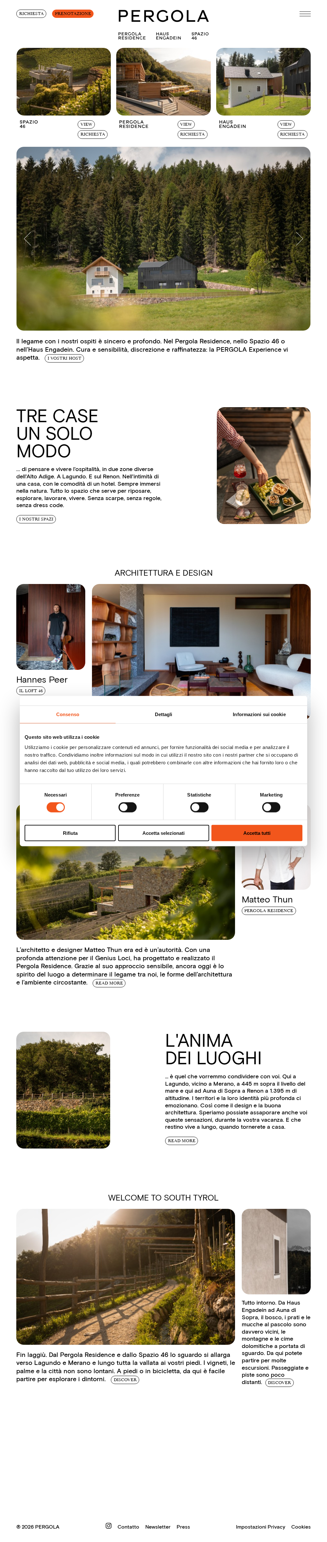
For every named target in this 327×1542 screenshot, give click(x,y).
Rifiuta (70, 832)
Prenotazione (73, 13)
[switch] (127, 807)
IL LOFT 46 (31, 690)
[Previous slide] (30, 238)
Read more (109, 983)
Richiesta (31, 13)
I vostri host (64, 358)
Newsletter (158, 1527)
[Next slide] (296, 238)
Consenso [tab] (67, 714)
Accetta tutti (256, 832)
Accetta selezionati (163, 832)
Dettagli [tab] (163, 714)
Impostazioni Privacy (260, 1527)
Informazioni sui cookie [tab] (259, 714)
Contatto (129, 1527)
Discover (279, 1382)
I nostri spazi (36, 519)
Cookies (301, 1527)
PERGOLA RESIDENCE (268, 910)
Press (183, 1527)
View (86, 124)
